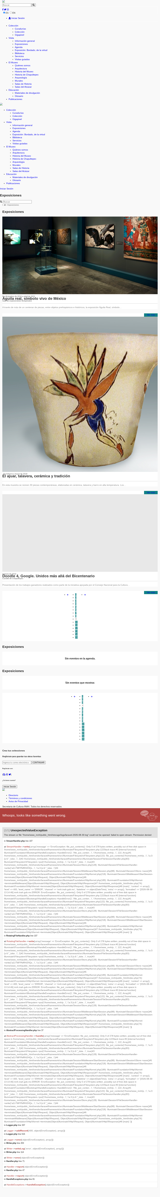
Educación (14, 90)
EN (13, 13)
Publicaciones (15, 99)
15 (76, 637)
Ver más (151, 315)
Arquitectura (21, 68)
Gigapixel (19, 35)
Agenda (18, 47)
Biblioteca (19, 53)
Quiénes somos (22, 65)
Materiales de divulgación (27, 93)
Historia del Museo (24, 71)
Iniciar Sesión (18, 18)
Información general (25, 41)
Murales (19, 80)
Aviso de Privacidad (18, 801)
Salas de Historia (23, 84)
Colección (13, 25)
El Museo (13, 62)
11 (76, 625)
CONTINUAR (38, 762)
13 (76, 631)
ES (7, 13)
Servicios (19, 56)
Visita (11, 38)
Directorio (13, 795)
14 (76, 634)
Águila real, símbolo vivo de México (34, 298)
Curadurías (20, 28)
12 (76, 628)
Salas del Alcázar (23, 87)
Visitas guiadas (22, 59)
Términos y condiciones (20, 798)
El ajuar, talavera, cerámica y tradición (36, 476)
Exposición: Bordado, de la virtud (31, 50)
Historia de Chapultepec (27, 74)
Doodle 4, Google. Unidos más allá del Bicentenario (48, 576)
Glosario (19, 96)
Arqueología (21, 77)
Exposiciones (21, 44)
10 (76, 622)
